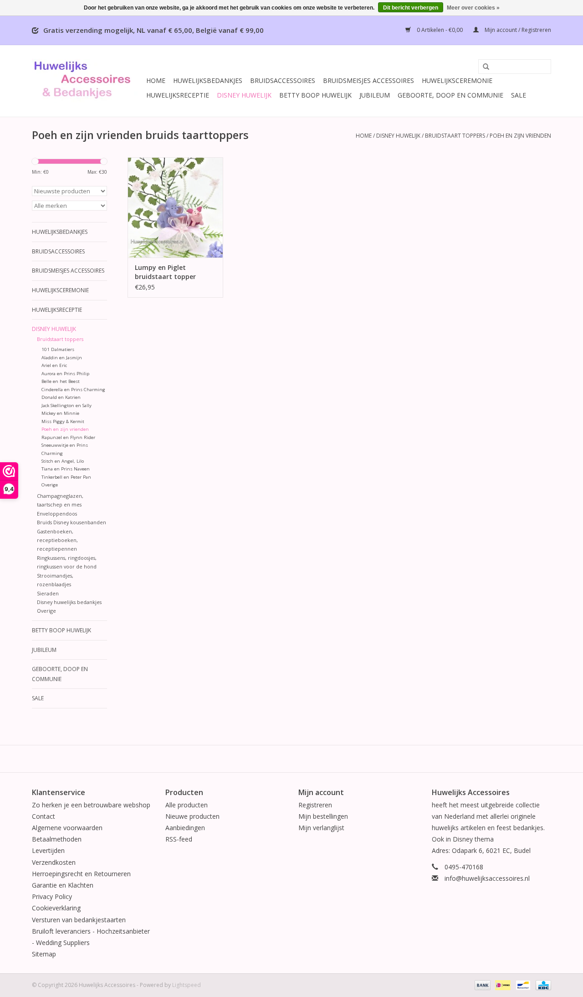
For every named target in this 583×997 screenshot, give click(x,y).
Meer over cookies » (473, 8)
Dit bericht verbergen (410, 8)
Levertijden (48, 850)
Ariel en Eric (54, 365)
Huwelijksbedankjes (207, 80)
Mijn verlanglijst (321, 827)
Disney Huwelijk (244, 95)
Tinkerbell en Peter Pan (66, 477)
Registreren (315, 805)
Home (155, 80)
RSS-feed (178, 839)
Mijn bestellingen (323, 816)
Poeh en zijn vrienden (520, 135)
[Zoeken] (482, 67)
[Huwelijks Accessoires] (87, 81)
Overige (49, 485)
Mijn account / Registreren (517, 30)
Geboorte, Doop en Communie (450, 95)
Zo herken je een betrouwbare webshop (91, 805)
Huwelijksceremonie (457, 80)
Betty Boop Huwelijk (315, 95)
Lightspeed (186, 985)
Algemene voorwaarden (67, 827)
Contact (43, 816)
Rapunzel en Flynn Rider (68, 437)
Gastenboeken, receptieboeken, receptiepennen (57, 540)
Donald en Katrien (61, 397)
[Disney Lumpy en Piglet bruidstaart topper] (175, 207)
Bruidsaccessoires (282, 80)
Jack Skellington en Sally (66, 405)
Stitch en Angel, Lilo (62, 461)
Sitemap (44, 954)
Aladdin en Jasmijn (61, 358)
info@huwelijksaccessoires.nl (487, 878)
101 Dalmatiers (57, 349)
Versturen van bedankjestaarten (79, 919)
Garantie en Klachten (62, 885)
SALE (518, 95)
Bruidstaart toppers (455, 135)
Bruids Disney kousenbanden (71, 522)
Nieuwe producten (192, 816)
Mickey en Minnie (60, 413)
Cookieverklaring (56, 908)
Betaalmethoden (57, 839)
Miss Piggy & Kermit (62, 421)
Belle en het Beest (60, 381)
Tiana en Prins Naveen (65, 469)
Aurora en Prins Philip (65, 374)
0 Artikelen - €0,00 (439, 30)
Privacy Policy (52, 896)
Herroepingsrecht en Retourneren (81, 873)
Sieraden (48, 593)
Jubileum (374, 95)
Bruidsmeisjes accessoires (368, 80)
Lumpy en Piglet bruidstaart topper (165, 272)
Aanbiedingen (185, 827)
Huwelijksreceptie (177, 95)
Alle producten (186, 805)
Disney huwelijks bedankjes (69, 602)
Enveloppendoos (57, 513)
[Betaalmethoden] (481, 985)
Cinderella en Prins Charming (73, 390)
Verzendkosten (54, 862)
